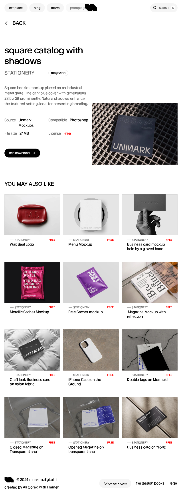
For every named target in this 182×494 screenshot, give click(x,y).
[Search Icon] (164, 7)
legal (174, 483)
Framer (53, 487)
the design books (150, 483)
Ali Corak (30, 487)
